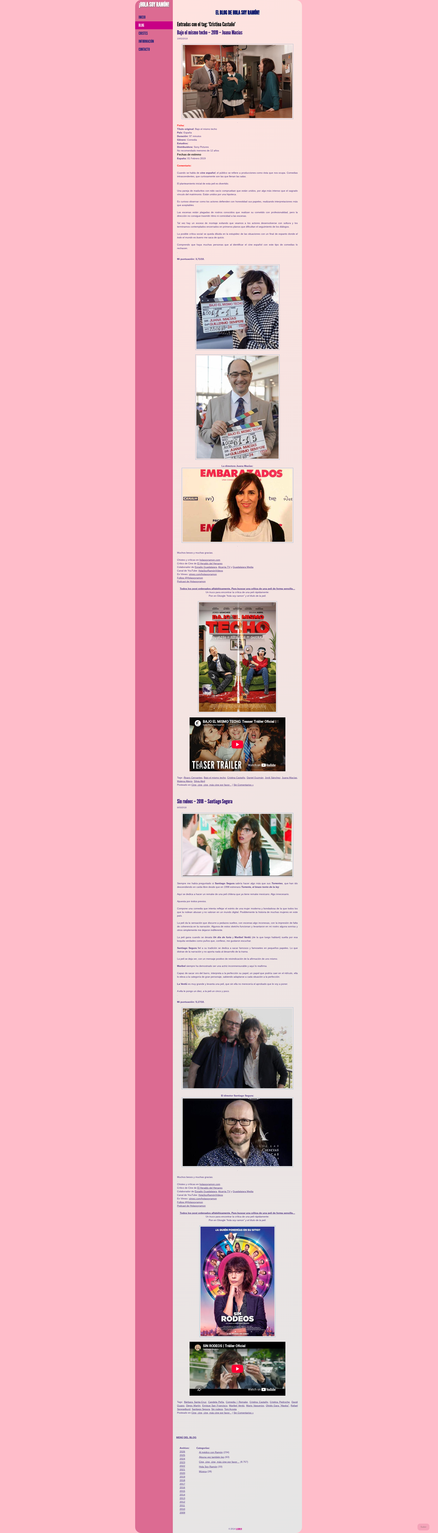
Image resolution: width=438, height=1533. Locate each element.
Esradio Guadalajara (206, 567)
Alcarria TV (224, 567)
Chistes (143, 33)
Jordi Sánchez (272, 777)
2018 (182, 1480)
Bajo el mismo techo (215, 777)
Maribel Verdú (236, 1405)
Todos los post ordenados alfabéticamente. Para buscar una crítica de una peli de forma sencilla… (237, 588)
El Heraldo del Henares (209, 563)
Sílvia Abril (199, 781)
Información (146, 41)
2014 (182, 1494)
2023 (182, 1462)
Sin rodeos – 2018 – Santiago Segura (205, 801)
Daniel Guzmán (255, 777)
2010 (182, 1509)
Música (203, 1471)
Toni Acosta (230, 1409)
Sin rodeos (217, 1409)
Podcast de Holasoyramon (191, 581)
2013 (182, 1498)
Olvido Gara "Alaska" (277, 1405)
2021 (182, 1469)
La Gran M (239, 1529)
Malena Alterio (184, 781)
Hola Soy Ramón (208, 1466)
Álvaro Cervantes (193, 777)
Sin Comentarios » (244, 784)
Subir (423, 1527)
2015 (182, 1491)
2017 (182, 1484)
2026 (182, 1451)
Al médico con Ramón (211, 1452)
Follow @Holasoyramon (190, 577)
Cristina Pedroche (280, 1402)
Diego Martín (193, 1405)
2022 (182, 1466)
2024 (182, 1458)
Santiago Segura (201, 1409)
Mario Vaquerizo (255, 1405)
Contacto (144, 49)
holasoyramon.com (209, 559)
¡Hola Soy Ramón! (154, 4)
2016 (182, 1487)
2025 (182, 1455)
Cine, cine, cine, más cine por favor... (211, 784)
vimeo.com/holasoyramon (203, 574)
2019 (182, 1476)
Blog (141, 25)
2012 (182, 1501)
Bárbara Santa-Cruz (195, 1402)
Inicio (142, 17)
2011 (182, 1505)
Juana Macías (289, 777)
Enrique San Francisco (215, 1405)
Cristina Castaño (236, 777)
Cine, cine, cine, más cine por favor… (219, 1461)
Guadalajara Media (243, 567)
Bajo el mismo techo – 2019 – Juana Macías (209, 32)
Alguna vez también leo (211, 1457)
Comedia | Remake (237, 1402)
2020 (182, 1473)
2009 (182, 1512)
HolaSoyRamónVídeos (210, 570)
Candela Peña (216, 1402)
